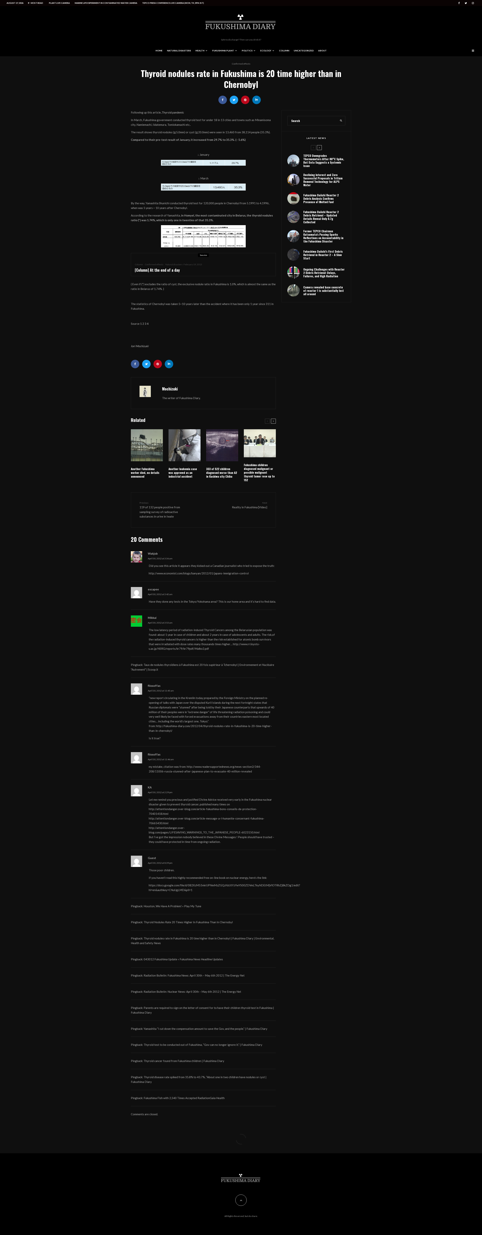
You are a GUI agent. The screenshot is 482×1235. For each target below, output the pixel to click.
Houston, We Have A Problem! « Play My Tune (172, 906)
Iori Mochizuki (140, 346)
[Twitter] (465, 3)
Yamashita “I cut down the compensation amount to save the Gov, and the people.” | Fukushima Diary (205, 1028)
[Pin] (245, 100)
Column (284, 50)
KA (150, 787)
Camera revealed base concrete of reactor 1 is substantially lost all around (323, 290)
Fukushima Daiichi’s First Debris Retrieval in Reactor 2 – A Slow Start (323, 255)
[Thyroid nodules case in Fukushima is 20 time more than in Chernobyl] (203, 163)
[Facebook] (459, 3)
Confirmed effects (241, 63)
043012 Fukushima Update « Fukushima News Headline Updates (183, 959)
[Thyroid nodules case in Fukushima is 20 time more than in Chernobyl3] (203, 236)
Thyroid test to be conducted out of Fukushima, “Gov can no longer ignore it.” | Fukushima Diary (203, 1044)
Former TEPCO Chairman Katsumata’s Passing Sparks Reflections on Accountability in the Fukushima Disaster (323, 236)
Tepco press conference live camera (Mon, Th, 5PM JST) (173, 3)
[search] (341, 120)
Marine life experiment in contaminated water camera (106, 3)
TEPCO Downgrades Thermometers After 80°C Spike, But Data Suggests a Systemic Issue (323, 160)
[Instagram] (472, 3)
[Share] (222, 100)
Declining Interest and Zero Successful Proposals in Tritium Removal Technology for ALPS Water (322, 180)
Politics (247, 50)
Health (199, 50)
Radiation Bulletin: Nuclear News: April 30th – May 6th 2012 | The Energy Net (192, 991)
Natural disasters (179, 50)
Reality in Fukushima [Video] (249, 505)
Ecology (265, 50)
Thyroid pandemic (173, 112)
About (322, 50)
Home (159, 50)
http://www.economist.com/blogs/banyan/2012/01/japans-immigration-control (199, 573)
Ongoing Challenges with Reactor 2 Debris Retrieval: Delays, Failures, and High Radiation (324, 273)
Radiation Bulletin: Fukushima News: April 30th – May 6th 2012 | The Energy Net (194, 975)
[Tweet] (234, 100)
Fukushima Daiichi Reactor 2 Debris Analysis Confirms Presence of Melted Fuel (321, 198)
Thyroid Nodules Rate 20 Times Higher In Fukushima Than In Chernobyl (188, 922)
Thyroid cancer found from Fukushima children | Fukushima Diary (184, 1061)
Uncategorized (304, 50)
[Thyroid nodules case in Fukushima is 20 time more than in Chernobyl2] (203, 187)
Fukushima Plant (223, 50)
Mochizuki (170, 389)
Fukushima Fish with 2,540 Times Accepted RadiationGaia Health (184, 1098)
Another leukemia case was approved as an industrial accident (183, 472)
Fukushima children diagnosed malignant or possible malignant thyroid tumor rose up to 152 (259, 472)
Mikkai (152, 617)
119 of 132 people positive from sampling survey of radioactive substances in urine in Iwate (160, 509)
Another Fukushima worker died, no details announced (145, 472)
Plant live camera (59, 3)
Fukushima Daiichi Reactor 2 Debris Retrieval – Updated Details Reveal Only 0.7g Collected (321, 217)
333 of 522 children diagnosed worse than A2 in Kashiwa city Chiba (221, 472)
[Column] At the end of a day (157, 270)
